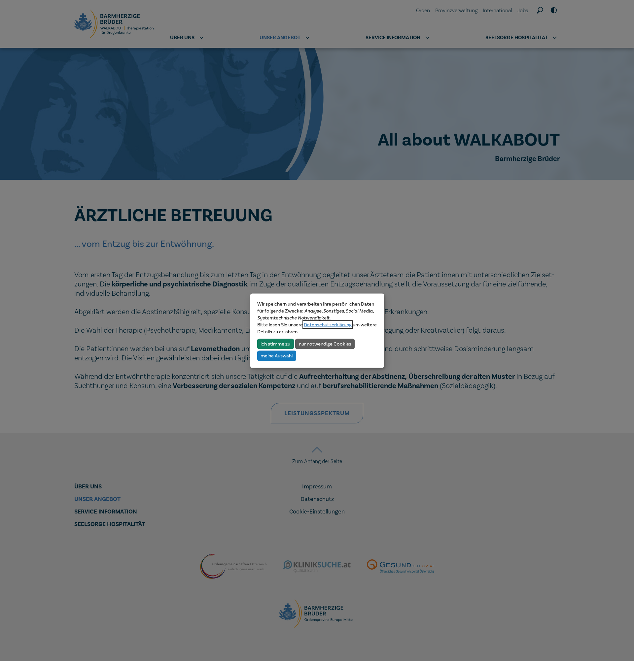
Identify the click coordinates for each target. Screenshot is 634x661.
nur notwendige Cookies (325, 344)
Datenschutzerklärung (328, 324)
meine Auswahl (277, 355)
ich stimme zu (275, 344)
